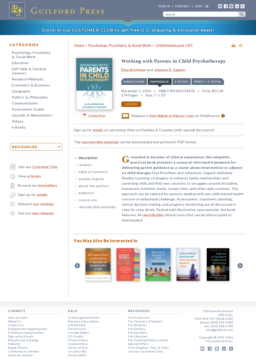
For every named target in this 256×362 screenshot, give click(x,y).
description (88, 158)
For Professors (139, 317)
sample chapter (91, 179)
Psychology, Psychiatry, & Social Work (120, 45)
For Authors (137, 329)
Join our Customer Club (145, 351)
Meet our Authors (21, 355)
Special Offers (138, 344)
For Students (137, 325)
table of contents (93, 172)
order (131, 104)
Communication (25, 103)
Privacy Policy (78, 340)
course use (87, 200)
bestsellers (47, 185)
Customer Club (45, 167)
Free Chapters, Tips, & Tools (148, 347)
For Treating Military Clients (148, 340)
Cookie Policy (78, 344)
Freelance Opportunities (26, 332)
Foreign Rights (78, 332)
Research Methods (28, 79)
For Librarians (138, 336)
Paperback (159, 81)
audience (86, 193)
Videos (18, 121)
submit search (242, 14)
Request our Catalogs (23, 340)
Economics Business (31, 85)
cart (199, 6)
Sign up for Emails (21, 336)
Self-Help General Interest (29, 71)
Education (20, 63)
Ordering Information (84, 317)
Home (79, 45)
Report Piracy (18, 347)
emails (42, 194)
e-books (34, 176)
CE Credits (76, 336)
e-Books (19, 127)
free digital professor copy (172, 115)
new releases (43, 213)
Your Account (18, 317)
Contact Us (16, 325)
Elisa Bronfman (133, 70)
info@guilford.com (219, 330)
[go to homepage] (58, 10)
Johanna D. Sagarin (170, 70)
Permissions (77, 329)
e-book (181, 81)
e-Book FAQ (77, 325)
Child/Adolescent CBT (174, 45)
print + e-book (208, 81)
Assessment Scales (28, 109)
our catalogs (43, 204)
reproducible (153, 215)
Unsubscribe (77, 351)
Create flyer (97, 115)
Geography (21, 91)
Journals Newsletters (32, 115)
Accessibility (77, 355)
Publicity (14, 344)
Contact (182, 6)
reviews (85, 165)
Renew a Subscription (83, 321)
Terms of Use (78, 347)
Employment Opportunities (28, 329)
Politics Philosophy (30, 97)
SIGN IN (164, 6)
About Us (14, 321)
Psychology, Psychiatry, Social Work (31, 55)
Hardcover (134, 81)
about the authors (93, 186)
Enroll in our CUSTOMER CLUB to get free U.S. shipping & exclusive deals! (128, 30)
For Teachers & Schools (145, 321)
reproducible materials (100, 142)
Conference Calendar (24, 351)
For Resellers (138, 332)
